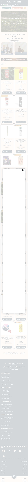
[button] (23, 170)
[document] (14, 241)
